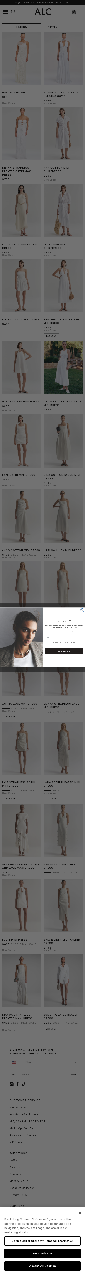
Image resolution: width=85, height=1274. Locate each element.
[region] (42, 1240)
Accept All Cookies (42, 1265)
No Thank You (42, 1253)
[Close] (80, 1213)
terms (59, 645)
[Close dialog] (82, 610)
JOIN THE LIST (64, 651)
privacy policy (66, 645)
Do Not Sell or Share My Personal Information (43, 1241)
